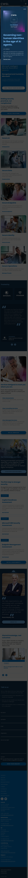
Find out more (6, 59)
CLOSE (24, 9)
